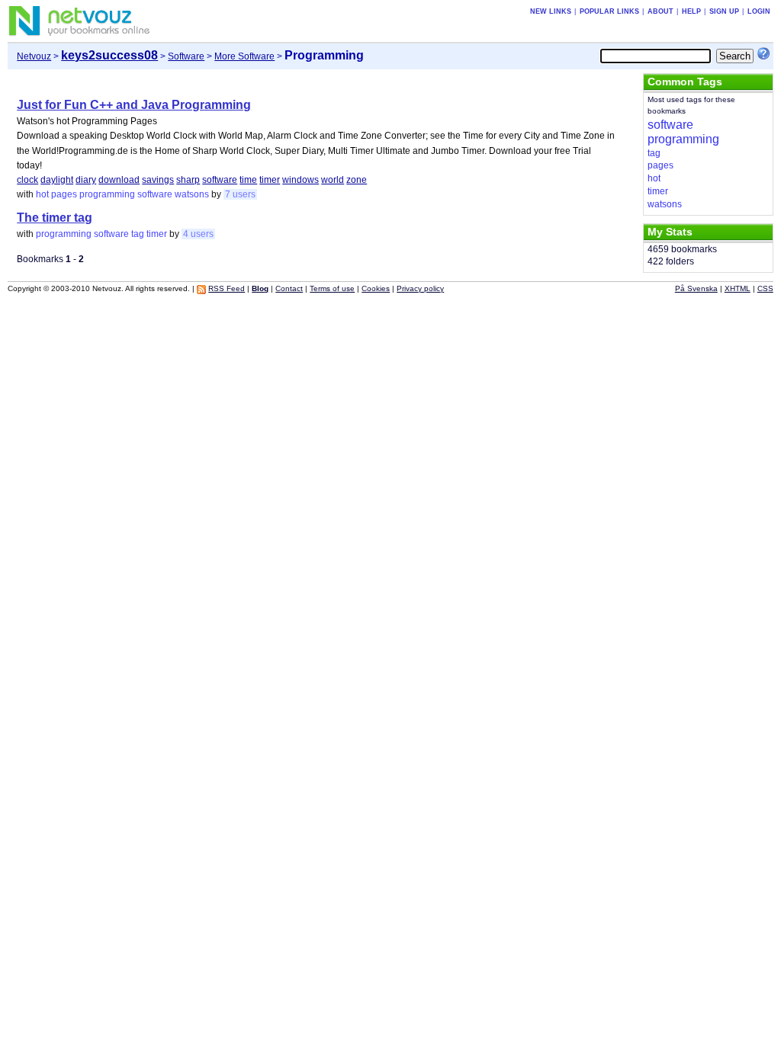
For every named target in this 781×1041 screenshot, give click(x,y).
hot (42, 194)
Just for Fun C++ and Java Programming (134, 104)
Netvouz (34, 56)
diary (86, 180)
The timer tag (54, 217)
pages (64, 194)
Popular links (609, 11)
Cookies (376, 288)
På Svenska (696, 288)
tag (137, 234)
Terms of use (332, 288)
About (660, 11)
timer (269, 180)
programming (107, 194)
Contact (289, 288)
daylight (56, 180)
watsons (192, 194)
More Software (244, 56)
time (248, 180)
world (332, 180)
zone (356, 180)
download (119, 180)
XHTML (737, 288)
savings (158, 180)
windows (300, 180)
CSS (765, 288)
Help (691, 11)
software (219, 180)
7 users (240, 194)
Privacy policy (420, 288)
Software (186, 56)
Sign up (724, 11)
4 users (198, 234)
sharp (188, 180)
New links (550, 11)
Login (758, 11)
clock (27, 180)
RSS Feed (226, 288)
